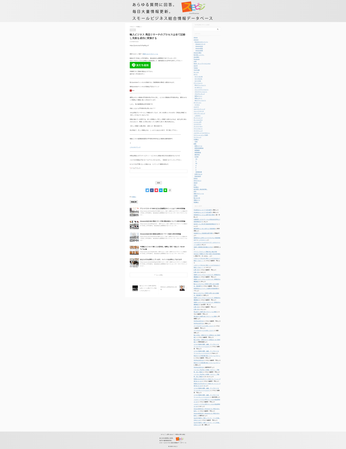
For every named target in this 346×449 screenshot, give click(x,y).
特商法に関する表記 (180, 434)
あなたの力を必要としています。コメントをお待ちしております (161, 259)
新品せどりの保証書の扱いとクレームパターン (207, 355)
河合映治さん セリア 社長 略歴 (202, 210)
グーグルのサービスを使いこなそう (204, 326)
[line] (165, 190)
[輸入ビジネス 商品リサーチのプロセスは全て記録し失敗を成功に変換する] (161, 190)
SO (204, 386)
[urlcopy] (170, 190)
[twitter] (147, 190)
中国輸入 (133, 196)
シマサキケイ (202, 240)
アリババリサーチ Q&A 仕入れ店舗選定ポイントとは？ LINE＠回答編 (162, 208)
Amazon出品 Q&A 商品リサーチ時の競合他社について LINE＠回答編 (162, 221)
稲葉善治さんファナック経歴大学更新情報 (206, 288)
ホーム (162, 434)
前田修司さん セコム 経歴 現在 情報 (204, 215)
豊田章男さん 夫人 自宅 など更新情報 (204, 228)
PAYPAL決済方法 (198, 321)
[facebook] (152, 190)
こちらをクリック (135, 147)
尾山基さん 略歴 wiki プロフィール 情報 (205, 312)
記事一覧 (196, 270)
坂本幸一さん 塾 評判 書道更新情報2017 (205, 224)
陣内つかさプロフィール (150, 54)
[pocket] (156, 190)
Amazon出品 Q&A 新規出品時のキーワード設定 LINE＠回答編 (160, 234)
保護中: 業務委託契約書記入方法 (203, 247)
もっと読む (159, 275)
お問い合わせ (170, 434)
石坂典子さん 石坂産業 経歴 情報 (203, 233)
